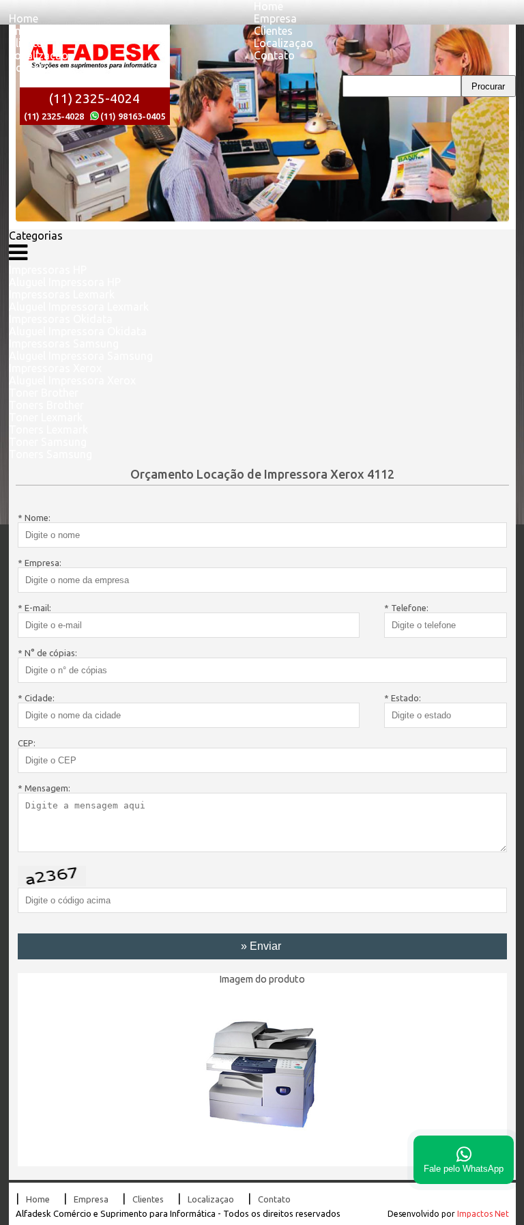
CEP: (26, 743)
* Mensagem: (44, 788)
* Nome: (34, 517)
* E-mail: (34, 607)
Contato (29, 67)
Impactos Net (483, 1213)
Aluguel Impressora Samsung (81, 356)
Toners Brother (46, 405)
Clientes (28, 43)
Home (23, 18)
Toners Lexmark (48, 429)
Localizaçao (38, 55)
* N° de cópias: (47, 653)
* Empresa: (39, 562)
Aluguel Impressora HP (65, 282)
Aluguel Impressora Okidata (78, 331)
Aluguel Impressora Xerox (72, 380)
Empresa (30, 31)
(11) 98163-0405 (132, 116)
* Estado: (402, 698)
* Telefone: (406, 607)
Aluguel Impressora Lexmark (79, 306)
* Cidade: (36, 698)
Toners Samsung (50, 454)
